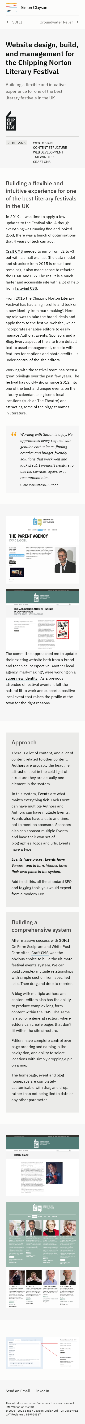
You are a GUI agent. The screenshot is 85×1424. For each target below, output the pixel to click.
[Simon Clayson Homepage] (34, 7)
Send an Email (18, 1390)
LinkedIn (41, 1390)
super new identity (22, 678)
